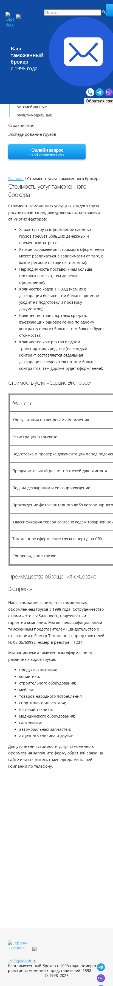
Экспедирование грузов (32, 134)
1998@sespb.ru (22, 960)
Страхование (21, 125)
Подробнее (26, 837)
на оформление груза (46, 152)
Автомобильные (31, 106)
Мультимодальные (34, 115)
